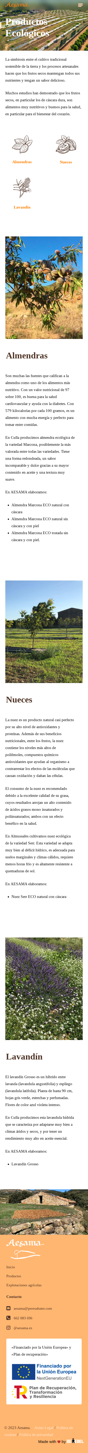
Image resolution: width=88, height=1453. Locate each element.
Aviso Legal (43, 1428)
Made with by (52, 1441)
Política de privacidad (36, 1434)
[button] (80, 5)
